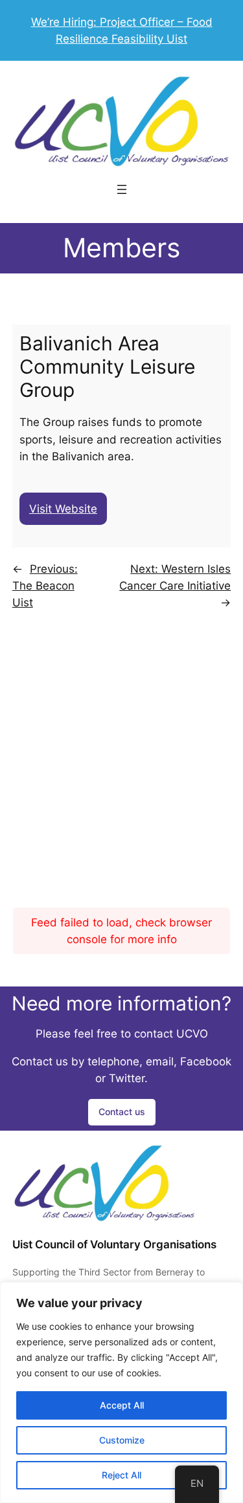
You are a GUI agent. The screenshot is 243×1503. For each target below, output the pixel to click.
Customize (122, 1439)
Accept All (122, 1405)
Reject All (121, 1474)
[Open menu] (122, 189)
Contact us (121, 1111)
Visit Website (63, 508)
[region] (121, 1392)
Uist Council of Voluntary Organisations (114, 1244)
